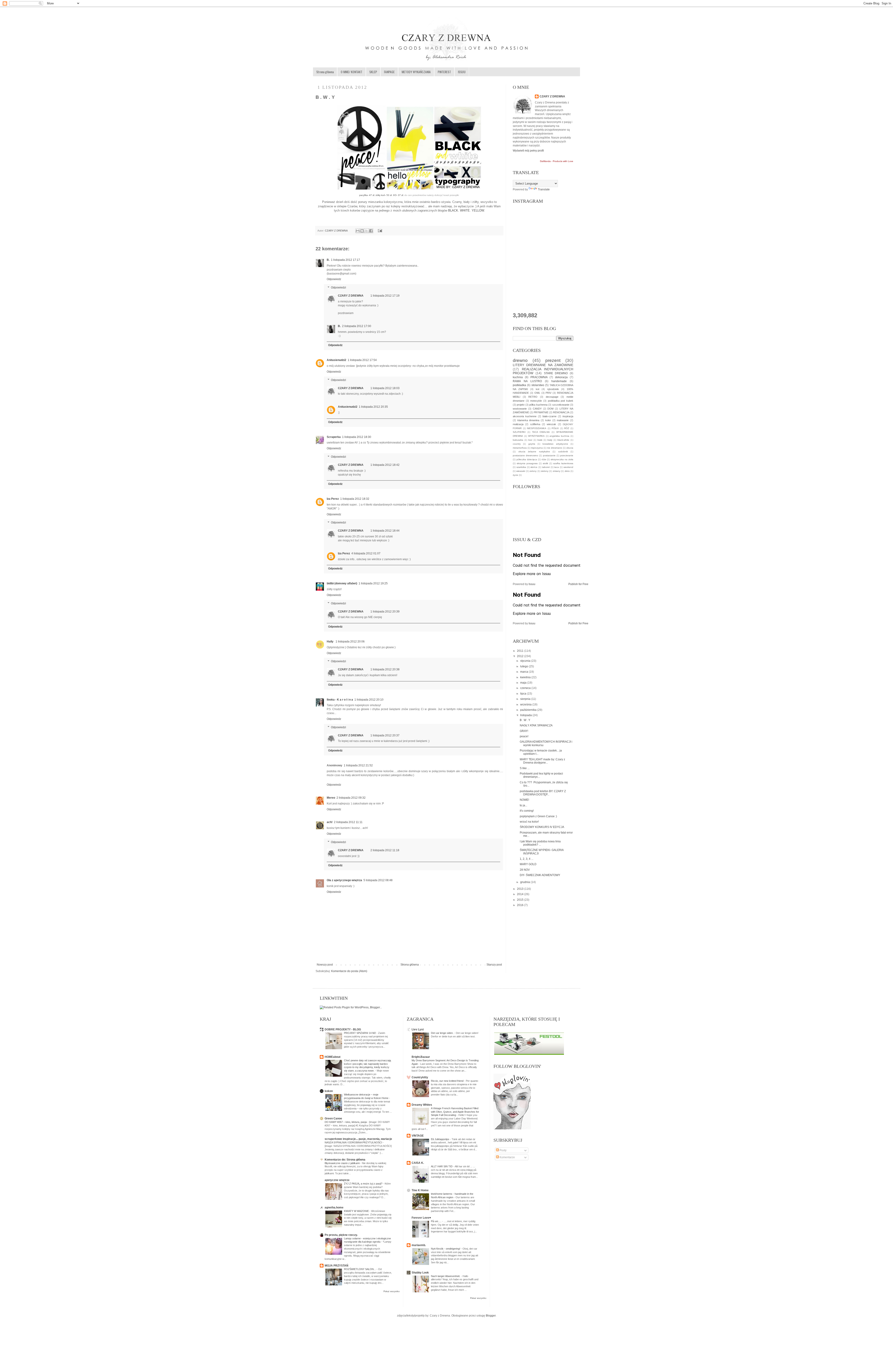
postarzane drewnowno (525, 455)
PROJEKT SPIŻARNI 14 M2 (360, 1033)
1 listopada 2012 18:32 (354, 498)
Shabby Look (420, 1272)
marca (524, 671)
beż (530, 440)
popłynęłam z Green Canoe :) (538, 816)
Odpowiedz (334, 279)
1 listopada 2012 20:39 (385, 611)
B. (328, 259)
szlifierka (535, 424)
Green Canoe (333, 1118)
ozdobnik (563, 451)
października (528, 709)
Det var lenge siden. (442, 1033)
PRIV (548, 392)
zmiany (556, 471)
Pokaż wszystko (391, 1291)
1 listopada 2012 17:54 (362, 360)
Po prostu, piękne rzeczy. (341, 1235)
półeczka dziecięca (526, 459)
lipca (523, 693)
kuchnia (518, 377)
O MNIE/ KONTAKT (351, 71)
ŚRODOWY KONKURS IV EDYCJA (542, 827)
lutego (524, 666)
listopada (526, 715)
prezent (552, 360)
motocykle (536, 400)
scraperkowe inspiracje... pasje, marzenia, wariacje (358, 1139)
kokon (329, 1091)
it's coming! (527, 810)
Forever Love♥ (421, 1217)
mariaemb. (419, 1245)
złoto (567, 471)
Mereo (331, 797)
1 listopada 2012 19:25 (373, 583)
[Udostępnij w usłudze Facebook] (371, 230)
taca (556, 467)
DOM (550, 408)
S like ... (525, 768)
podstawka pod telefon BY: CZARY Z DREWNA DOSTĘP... (543, 793)
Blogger (491, 1315)
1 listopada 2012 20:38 (385, 669)
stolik (545, 463)
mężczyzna (537, 448)
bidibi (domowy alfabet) (342, 583)
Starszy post (494, 964)
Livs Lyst (418, 1029)
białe (540, 440)
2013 (520, 888)
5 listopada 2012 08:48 (378, 880)
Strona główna (325, 71)
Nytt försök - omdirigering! (446, 1248)
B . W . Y (525, 720)
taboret (546, 467)
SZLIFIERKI (519, 432)
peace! (524, 736)
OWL (537, 392)
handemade (559, 381)
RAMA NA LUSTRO (527, 381)
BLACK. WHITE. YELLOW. (466, 210)
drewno (520, 360)
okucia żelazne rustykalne (534, 451)
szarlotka (521, 467)
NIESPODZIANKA (536, 428)
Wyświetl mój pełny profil (528, 150)
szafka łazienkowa (563, 463)
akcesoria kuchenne (524, 416)
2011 (520, 650)
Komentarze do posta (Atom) (349, 971)
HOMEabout (332, 1057)
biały (549, 440)
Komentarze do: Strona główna (345, 1159)
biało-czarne (549, 416)
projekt (520, 404)
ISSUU (462, 71)
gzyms (531, 444)
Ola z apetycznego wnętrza (344, 880)
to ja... (523, 805)
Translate (544, 189)
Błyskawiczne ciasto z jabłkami (342, 1163)
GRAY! (524, 731)
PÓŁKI (555, 428)
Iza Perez (333, 498)
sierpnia (525, 699)
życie (515, 475)
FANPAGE (389, 71)
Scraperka (334, 437)
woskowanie (520, 408)
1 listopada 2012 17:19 (385, 295)
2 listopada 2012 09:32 (351, 797)
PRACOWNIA (539, 377)
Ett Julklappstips (440, 1139)
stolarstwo (537, 385)
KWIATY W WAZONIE (357, 1211)
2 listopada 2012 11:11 (348, 822)
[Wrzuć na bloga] (362, 230)
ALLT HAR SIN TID (442, 1166)
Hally (330, 641)
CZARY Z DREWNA (336, 230)
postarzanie (549, 455)
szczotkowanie (560, 404)
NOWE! (524, 799)
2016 (520, 905)
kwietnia (525, 677)
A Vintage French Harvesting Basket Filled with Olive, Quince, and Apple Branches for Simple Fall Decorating (455, 1112)
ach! (330, 822)
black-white (563, 440)
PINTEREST (444, 71)
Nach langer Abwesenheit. (446, 1276)
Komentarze (507, 1157)
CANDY (537, 408)
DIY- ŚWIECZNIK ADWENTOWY (540, 875)
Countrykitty (420, 1077)
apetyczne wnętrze (337, 1180)
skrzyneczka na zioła (562, 459)
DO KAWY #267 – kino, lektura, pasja (346, 1122)
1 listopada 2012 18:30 (356, 437)
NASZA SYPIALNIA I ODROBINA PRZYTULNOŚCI (354, 1142)
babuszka (518, 440)
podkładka (519, 385)
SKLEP (373, 71)
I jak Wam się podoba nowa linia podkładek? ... (540, 843)
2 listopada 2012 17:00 (356, 326)
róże (544, 459)
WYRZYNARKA (536, 436)
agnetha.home (334, 1207)
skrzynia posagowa (527, 463)
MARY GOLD (528, 864)
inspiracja (568, 416)
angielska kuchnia (559, 436)
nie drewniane (554, 448)
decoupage (552, 396)
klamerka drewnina (528, 420)
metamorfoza (520, 448)
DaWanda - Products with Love (556, 161)
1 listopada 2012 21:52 (358, 765)
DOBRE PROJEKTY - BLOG (343, 1029)
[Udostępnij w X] (366, 230)
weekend (568, 467)
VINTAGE (418, 1135)
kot (537, 389)
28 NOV (525, 869)
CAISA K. (418, 1163)
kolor (548, 420)
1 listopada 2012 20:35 (373, 406)
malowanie (563, 420)
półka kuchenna (538, 404)
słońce (533, 467)
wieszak (551, 424)
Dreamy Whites (422, 1104)
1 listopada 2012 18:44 (385, 530)
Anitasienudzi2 (336, 360)
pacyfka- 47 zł (366, 195)
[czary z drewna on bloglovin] (512, 1128)
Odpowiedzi (338, 287)
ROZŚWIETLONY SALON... (360, 1269)
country (517, 444)
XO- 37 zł (398, 195)
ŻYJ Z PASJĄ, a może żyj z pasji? (363, 1183)
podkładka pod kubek (560, 400)
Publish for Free (578, 584)
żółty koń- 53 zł (384, 195)
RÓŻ (566, 428)
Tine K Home (420, 1190)
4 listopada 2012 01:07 (365, 553)
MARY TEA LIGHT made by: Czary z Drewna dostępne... (542, 761)
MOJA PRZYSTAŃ (336, 1265)
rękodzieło (553, 389)
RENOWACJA (561, 412)
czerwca (525, 688)
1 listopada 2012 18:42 (385, 465)
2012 (520, 656)
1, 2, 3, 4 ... (526, 858)
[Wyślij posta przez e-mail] (379, 230)
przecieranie (566, 455)
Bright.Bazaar (421, 1057)
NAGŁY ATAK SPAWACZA (536, 725)
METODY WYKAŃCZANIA (416, 71)
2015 (520, 899)
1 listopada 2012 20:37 (385, 735)
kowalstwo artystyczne (555, 444)
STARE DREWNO (556, 373)
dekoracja (561, 377)
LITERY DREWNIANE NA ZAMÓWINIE (543, 365)
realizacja (518, 424)
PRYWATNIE (541, 412)
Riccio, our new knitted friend (447, 1080)
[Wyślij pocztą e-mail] (357, 230)
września (526, 704)
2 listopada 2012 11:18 (384, 850)
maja (523, 682)
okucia (569, 448)
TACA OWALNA (541, 432)
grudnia (525, 882)
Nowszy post (325, 964)
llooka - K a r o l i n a (340, 699)
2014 (520, 894)
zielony (544, 471)
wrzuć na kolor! (529, 821)
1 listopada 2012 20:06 (350, 641)
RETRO (532, 396)
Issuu (532, 584)
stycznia (525, 660)
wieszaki (520, 471)
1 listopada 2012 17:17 (345, 259)
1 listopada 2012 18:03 (385, 388)
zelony (533, 471)
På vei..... (436, 1221)
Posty (502, 1150)
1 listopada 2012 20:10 (368, 699)
